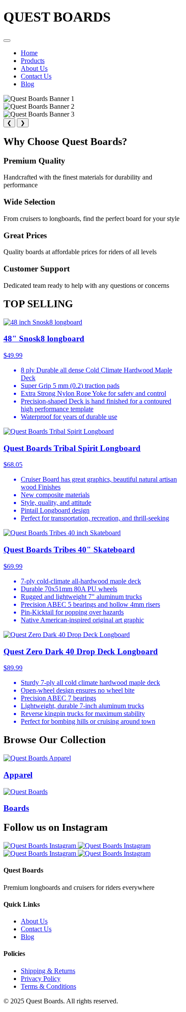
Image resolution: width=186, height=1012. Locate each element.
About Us (34, 68)
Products (33, 60)
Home (29, 53)
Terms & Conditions (48, 986)
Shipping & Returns (48, 970)
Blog (27, 84)
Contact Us (36, 76)
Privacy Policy (41, 978)
